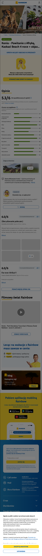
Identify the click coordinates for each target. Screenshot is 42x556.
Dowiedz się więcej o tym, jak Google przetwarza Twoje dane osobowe (20, 538)
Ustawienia (24, 551)
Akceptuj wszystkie (22, 547)
